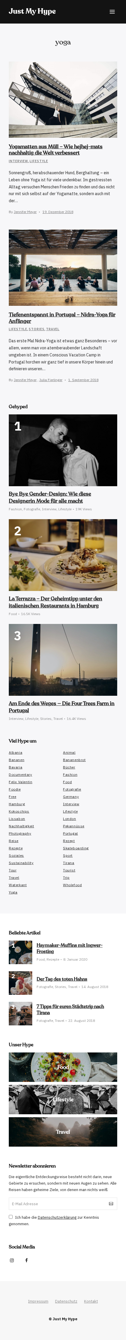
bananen (16, 760)
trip (66, 877)
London (69, 818)
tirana (68, 863)
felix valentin (20, 782)
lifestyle (70, 811)
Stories (37, 329)
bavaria (15, 767)
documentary (20, 774)
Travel (52, 329)
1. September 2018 (83, 380)
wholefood (72, 885)
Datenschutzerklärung (57, 1217)
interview (71, 804)
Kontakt (91, 1301)
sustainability (21, 863)
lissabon (17, 818)
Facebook (26, 1260)
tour (12, 870)
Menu (112, 12)
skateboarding (76, 848)
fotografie (72, 789)
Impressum (38, 1301)
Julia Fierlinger (50, 380)
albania (15, 752)
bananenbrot (74, 760)
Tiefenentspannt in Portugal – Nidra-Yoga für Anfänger (62, 318)
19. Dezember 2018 (57, 212)
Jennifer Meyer (25, 212)
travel (14, 877)
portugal (70, 833)
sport (68, 855)
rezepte (16, 848)
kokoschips (19, 811)
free (12, 796)
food (67, 782)
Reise (13, 840)
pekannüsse (73, 826)
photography (20, 833)
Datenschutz (66, 1301)
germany (71, 796)
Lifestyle (39, 161)
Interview (18, 161)
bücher (69, 767)
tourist (69, 870)
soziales (16, 855)
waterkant (18, 885)
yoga (13, 892)
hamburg (17, 804)
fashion (70, 774)
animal (69, 752)
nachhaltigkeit (21, 826)
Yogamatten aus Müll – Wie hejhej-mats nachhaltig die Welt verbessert (56, 150)
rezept (69, 840)
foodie (15, 789)
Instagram (12, 1260)
